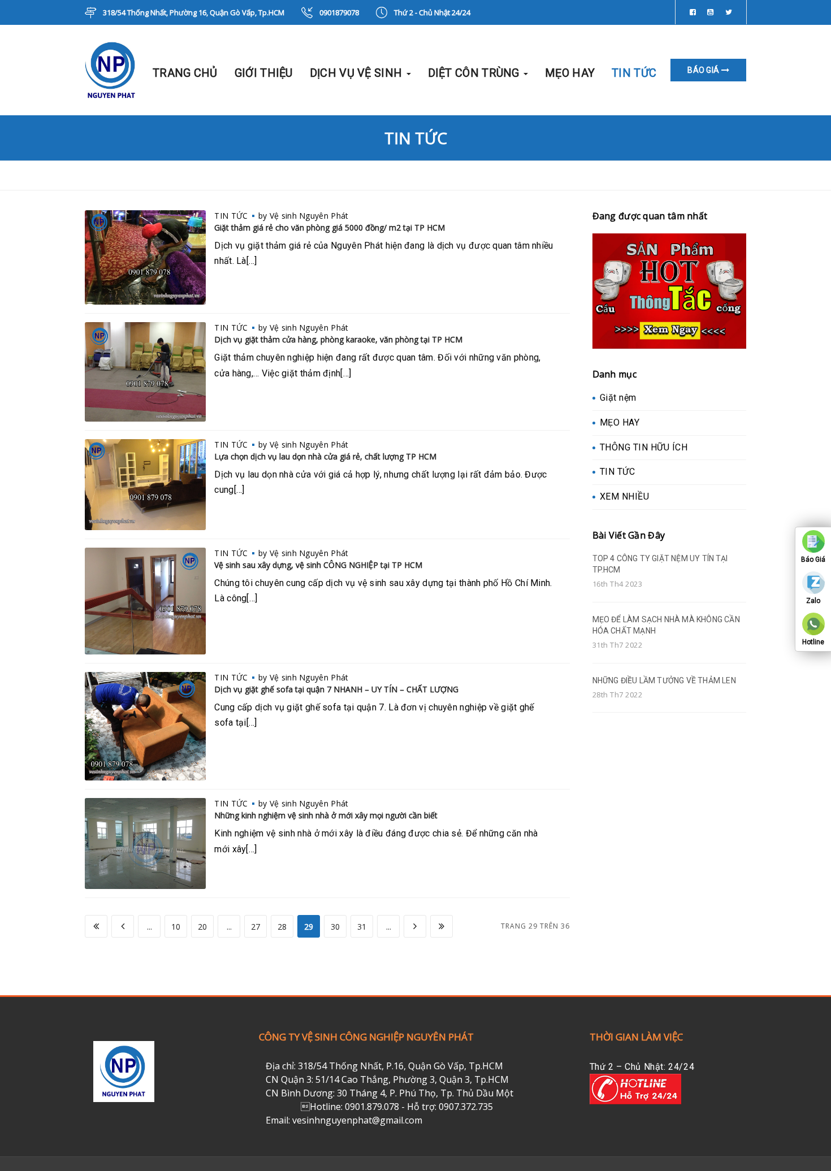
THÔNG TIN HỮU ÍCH (644, 447)
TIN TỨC (634, 73)
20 (202, 926)
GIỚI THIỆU (264, 73)
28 (282, 926)
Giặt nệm (618, 397)
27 (255, 926)
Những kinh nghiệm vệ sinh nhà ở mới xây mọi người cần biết (326, 815)
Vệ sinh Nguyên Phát (309, 215)
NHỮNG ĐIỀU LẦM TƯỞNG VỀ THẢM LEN (664, 680)
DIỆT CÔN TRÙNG (475, 73)
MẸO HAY (570, 73)
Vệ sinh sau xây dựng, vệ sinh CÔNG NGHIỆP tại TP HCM (318, 565)
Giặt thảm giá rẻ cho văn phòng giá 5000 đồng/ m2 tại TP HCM (329, 227)
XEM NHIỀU (625, 496)
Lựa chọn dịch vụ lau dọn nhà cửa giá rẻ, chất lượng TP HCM (325, 456)
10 (175, 926)
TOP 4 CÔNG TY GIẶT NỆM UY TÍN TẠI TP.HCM (660, 564)
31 (361, 926)
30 (335, 926)
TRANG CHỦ (185, 73)
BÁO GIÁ (704, 70)
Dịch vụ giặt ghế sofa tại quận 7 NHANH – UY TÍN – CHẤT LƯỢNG (336, 689)
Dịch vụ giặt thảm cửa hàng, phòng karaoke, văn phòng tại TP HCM (338, 339)
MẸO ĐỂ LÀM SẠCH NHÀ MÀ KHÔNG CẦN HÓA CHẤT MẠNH (666, 625)
